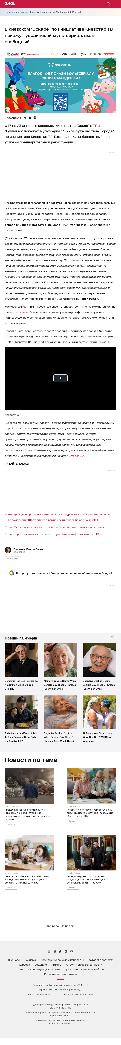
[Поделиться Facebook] (30, 118)
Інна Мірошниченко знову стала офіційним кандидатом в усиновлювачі (56, 526)
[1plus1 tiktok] (60, 951)
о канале (14, 959)
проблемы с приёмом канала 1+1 (62, 959)
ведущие (41, 964)
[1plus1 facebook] (66, 951)
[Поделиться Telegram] (25, 118)
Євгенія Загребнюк (28, 549)
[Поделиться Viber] (35, 117)
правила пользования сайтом (84, 969)
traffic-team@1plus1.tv (59, 1023)
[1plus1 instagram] (49, 951)
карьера (24, 964)
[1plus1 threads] (55, 951)
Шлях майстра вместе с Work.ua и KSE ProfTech (55, 12)
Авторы (57, 964)
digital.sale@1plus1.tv (60, 1015)
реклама (30, 959)
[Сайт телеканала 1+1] (10, 4)
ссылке (24, 311)
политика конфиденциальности (38, 969)
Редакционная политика (60, 973)
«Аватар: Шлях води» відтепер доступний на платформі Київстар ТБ (53, 533)
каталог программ (101, 959)
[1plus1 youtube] (71, 951)
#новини (11, 824)
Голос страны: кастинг (16, 12)
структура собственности (84, 964)
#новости (13, 558)
